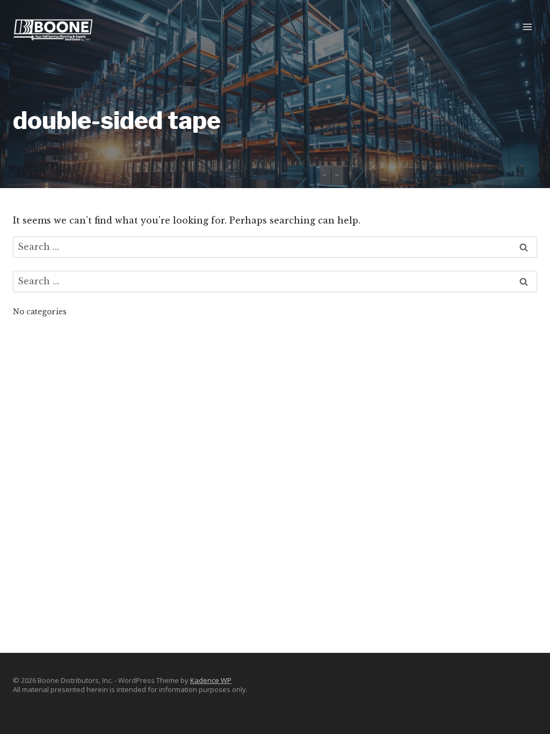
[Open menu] (527, 26)
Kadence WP (210, 680)
